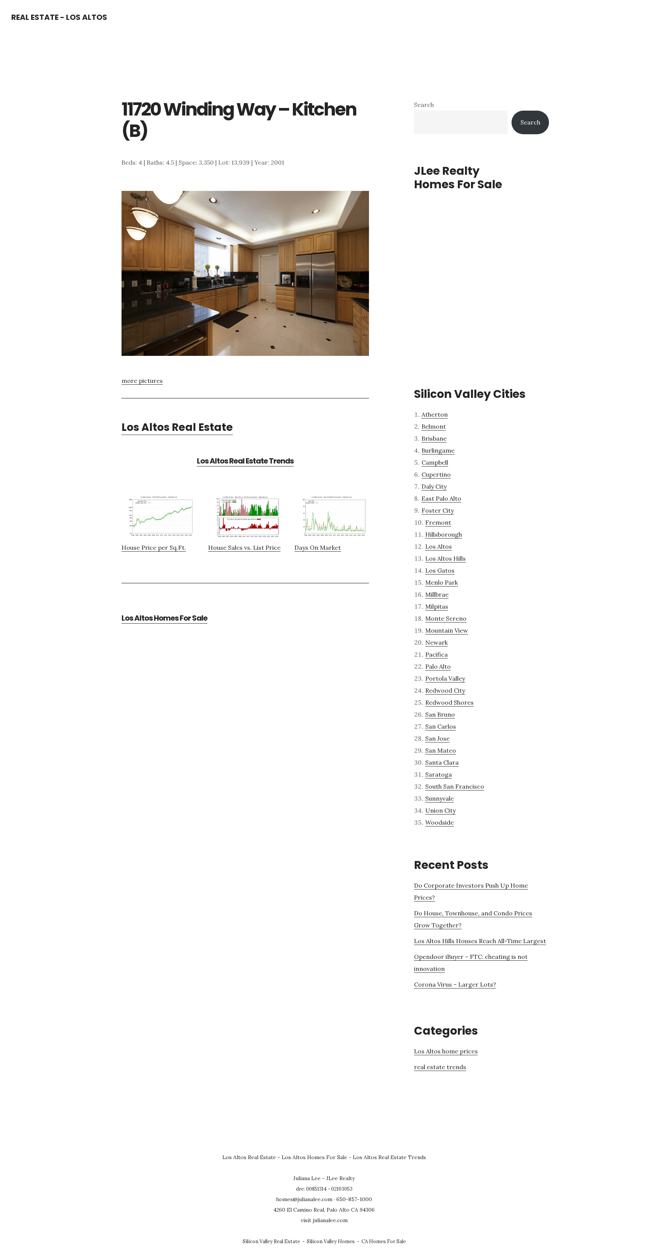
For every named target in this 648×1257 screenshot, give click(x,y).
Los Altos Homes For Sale (164, 618)
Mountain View (446, 630)
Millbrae (436, 594)
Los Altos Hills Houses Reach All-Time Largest (480, 941)
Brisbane (434, 438)
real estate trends (440, 1067)
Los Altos (438, 546)
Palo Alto (438, 666)
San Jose (437, 738)
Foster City (438, 510)
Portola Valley (445, 678)
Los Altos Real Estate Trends (245, 461)
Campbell (435, 462)
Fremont (438, 522)
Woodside (439, 822)
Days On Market (317, 547)
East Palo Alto (441, 498)
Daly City (434, 486)
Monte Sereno (445, 618)
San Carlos (440, 726)
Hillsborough (443, 534)
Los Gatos (439, 570)
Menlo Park (441, 582)
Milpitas (436, 606)
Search (424, 104)
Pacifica (436, 654)
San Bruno (440, 714)
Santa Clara (442, 762)
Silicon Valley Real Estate (271, 1241)
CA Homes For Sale (384, 1241)
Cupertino (436, 474)
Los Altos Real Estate (177, 427)
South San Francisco (454, 786)
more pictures (142, 380)
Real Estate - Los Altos (59, 17)
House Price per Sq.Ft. (154, 547)
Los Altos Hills (445, 558)
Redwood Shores (449, 702)
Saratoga (438, 774)
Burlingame (438, 450)
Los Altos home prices (446, 1051)
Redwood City (445, 690)
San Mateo (440, 750)
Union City (440, 810)
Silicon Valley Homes (331, 1241)
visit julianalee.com (324, 1220)
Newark (436, 642)
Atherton (435, 414)
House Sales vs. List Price (244, 547)
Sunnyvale (439, 798)
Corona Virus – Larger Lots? (455, 984)
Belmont (434, 426)
